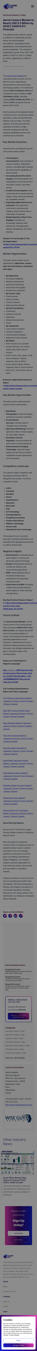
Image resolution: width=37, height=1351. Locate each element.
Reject (18, 1340)
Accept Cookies (18, 1345)
